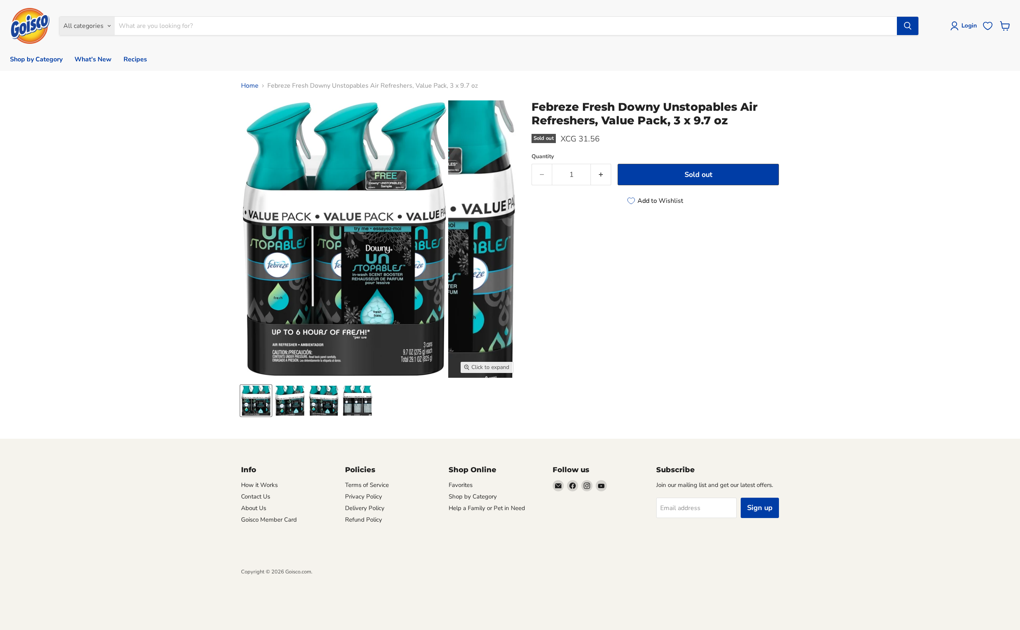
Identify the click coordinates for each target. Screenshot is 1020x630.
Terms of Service (367, 485)
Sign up (760, 507)
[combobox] (506, 26)
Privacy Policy (363, 496)
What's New (93, 59)
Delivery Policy (364, 508)
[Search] (907, 26)
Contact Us (255, 496)
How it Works (259, 485)
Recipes (135, 59)
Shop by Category (36, 59)
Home (250, 85)
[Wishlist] (987, 26)
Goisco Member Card (269, 520)
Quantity (543, 156)
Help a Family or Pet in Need (487, 508)
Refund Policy (363, 520)
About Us (253, 508)
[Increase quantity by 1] (601, 175)
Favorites (461, 485)
